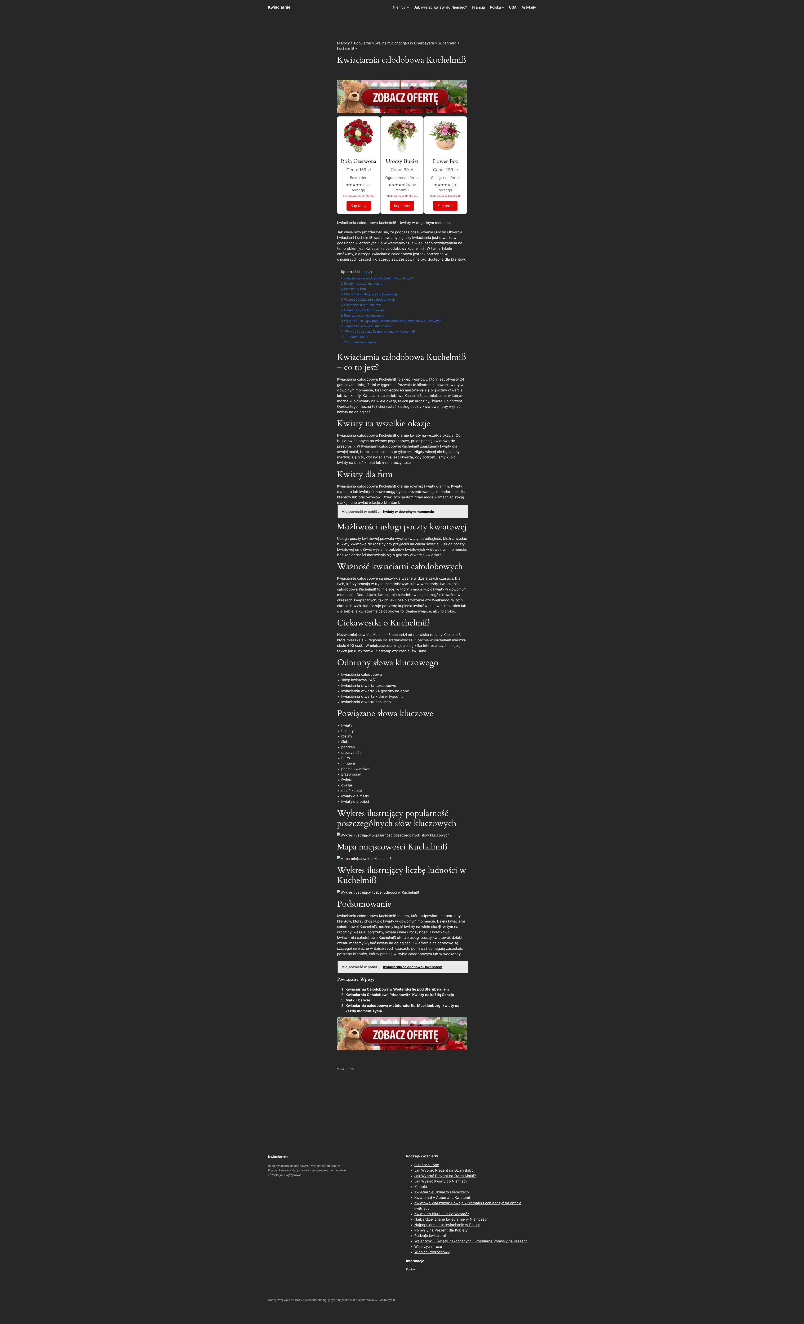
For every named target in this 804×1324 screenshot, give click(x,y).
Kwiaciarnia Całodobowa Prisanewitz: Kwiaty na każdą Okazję (399, 995)
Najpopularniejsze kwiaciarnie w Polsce (447, 1225)
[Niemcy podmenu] (408, 7)
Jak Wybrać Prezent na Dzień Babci (444, 1170)
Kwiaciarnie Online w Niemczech (441, 1192)
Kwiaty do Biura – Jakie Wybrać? (441, 1214)
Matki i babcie (357, 1000)
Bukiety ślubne (426, 1165)
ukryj (367, 272)
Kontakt (420, 1187)
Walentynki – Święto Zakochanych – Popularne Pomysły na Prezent (470, 1241)
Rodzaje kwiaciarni (430, 1236)
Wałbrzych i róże (428, 1246)
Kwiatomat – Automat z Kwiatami (442, 1197)
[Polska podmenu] (503, 7)
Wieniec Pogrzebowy (432, 1252)
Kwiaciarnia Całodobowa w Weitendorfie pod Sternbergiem (397, 989)
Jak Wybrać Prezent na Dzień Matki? (445, 1176)
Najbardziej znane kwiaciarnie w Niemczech (451, 1219)
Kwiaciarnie (279, 7)
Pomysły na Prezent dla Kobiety (441, 1230)
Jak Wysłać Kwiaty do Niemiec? (440, 1181)
